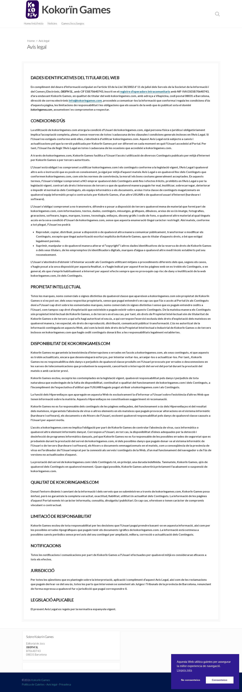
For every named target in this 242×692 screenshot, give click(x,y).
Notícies (52, 23)
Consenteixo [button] (219, 680)
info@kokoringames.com (85, 100)
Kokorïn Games (40, 680)
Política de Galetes (33, 684)
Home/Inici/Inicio (33, 23)
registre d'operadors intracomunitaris (145, 91)
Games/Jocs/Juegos (72, 23)
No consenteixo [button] (190, 680)
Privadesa (65, 684)
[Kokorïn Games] (32, 9)
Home (31, 40)
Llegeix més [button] (184, 670)
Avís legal (51, 684)
